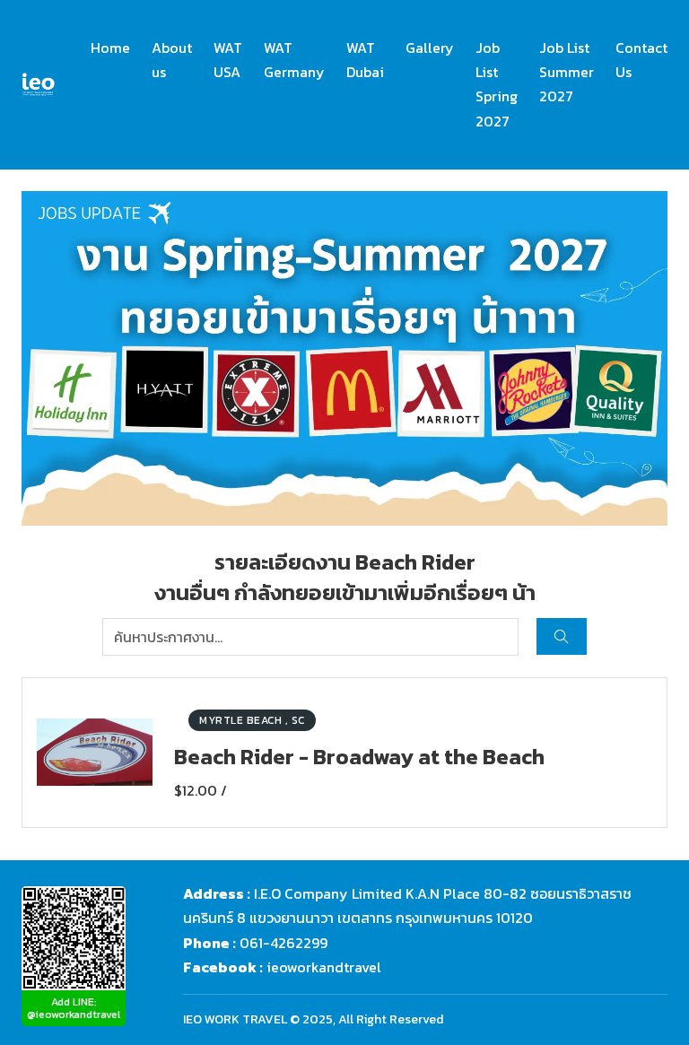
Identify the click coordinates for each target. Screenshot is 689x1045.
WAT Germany (294, 60)
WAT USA (228, 60)
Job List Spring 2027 (496, 84)
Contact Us (641, 60)
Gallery (430, 47)
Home (110, 47)
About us (172, 60)
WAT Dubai (365, 60)
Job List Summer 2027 (566, 72)
